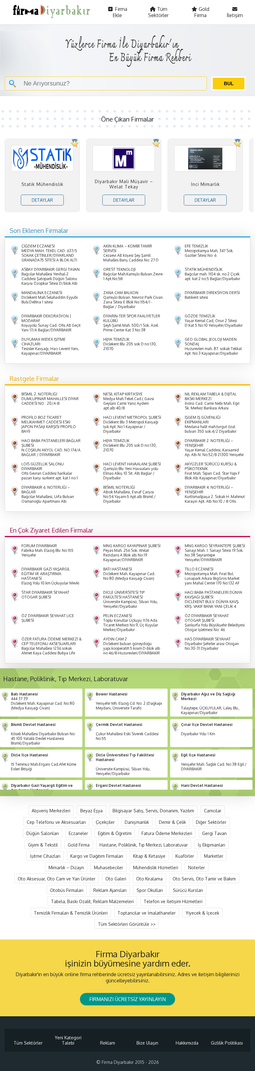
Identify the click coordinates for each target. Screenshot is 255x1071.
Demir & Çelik (172, 821)
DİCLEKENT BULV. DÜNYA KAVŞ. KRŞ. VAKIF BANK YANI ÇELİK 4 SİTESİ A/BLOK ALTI (213, 601)
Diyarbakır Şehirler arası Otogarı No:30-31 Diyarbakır (212, 644)
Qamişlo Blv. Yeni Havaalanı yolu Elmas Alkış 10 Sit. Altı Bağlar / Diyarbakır (132, 471)
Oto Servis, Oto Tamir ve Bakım (204, 878)
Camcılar (212, 810)
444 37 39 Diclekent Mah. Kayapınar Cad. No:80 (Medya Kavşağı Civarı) (43, 701)
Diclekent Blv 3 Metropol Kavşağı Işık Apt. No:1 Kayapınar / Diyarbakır (132, 424)
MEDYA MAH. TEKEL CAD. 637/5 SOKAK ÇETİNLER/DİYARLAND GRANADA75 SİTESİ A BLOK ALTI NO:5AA (49, 255)
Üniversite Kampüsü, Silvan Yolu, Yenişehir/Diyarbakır (130, 599)
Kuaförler (184, 856)
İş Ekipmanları (211, 844)
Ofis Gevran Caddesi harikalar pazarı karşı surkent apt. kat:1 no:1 (49, 471)
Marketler (213, 856)
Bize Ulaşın (147, 1043)
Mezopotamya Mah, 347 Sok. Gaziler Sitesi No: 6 (209, 251)
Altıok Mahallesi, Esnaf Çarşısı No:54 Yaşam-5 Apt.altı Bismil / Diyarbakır (129, 494)
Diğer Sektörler (211, 821)
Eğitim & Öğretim (115, 833)
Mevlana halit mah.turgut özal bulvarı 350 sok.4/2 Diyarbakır (210, 424)
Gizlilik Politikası (227, 1043)
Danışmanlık (137, 821)
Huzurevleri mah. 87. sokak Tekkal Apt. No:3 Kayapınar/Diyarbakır (213, 346)
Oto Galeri (115, 878)
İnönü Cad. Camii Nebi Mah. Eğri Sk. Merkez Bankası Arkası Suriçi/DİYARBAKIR (212, 403)
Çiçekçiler (105, 821)
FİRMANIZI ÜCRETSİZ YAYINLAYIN (127, 999)
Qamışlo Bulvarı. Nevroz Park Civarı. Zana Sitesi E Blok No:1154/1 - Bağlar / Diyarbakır (133, 299)
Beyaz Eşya (91, 810)
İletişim (235, 15)
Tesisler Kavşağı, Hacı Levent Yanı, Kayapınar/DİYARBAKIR (50, 346)
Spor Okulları (150, 890)
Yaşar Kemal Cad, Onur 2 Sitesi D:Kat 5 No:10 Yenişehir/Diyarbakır (214, 321)
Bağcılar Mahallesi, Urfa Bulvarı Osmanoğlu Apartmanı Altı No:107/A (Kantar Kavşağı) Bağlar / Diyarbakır (51, 499)
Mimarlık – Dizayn (66, 867)
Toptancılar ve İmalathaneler (147, 912)
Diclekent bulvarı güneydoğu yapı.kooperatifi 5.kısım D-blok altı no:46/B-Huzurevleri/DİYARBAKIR (131, 646)
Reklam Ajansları (110, 890)
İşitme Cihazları (45, 856)
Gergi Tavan (214, 833)
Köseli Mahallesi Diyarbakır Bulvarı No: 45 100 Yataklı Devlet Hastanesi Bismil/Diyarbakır (43, 734)
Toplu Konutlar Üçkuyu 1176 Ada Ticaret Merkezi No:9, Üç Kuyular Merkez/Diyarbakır (130, 622)
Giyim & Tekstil (43, 844)
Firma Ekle (120, 12)
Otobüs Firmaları (66, 890)
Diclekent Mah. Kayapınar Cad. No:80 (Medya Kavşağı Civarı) (129, 574)
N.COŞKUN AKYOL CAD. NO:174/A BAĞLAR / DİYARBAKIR (51, 447)
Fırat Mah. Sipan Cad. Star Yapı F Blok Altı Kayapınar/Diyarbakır (212, 471)
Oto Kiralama (149, 878)
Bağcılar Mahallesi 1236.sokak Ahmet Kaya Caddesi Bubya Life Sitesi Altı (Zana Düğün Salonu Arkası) (51, 651)
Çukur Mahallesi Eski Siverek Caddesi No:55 (127, 731)
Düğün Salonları (42, 833)
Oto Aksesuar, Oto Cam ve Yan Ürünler (56, 878)
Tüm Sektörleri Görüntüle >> (126, 924)
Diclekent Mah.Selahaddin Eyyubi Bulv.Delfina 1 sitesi (49, 297)
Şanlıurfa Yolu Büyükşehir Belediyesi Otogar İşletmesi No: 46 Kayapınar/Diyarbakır (215, 625)
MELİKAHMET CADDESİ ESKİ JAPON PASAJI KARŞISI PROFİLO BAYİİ (48, 424)
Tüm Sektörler (158, 12)
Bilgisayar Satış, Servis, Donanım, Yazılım (153, 810)
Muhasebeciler (108, 867)
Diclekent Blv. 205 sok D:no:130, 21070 (130, 344)
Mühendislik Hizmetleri (155, 867)
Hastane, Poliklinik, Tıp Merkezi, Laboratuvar (144, 844)
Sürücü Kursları (188, 890)
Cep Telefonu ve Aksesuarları (56, 821)
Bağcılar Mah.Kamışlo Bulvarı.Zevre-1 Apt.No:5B (133, 274)
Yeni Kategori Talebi (68, 1040)
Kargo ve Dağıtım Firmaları (96, 856)
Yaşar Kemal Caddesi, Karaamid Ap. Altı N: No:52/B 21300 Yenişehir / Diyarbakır (214, 450)
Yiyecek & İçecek (202, 912)
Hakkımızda (187, 1043)
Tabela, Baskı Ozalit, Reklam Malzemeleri (92, 901)
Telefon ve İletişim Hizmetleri (173, 901)
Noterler (196, 867)
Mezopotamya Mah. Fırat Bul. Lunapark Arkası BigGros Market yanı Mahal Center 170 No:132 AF (212, 576)
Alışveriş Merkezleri (51, 810)
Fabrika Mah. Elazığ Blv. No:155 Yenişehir (47, 550)
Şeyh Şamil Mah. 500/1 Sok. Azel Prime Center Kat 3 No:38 (131, 323)
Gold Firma (201, 12)
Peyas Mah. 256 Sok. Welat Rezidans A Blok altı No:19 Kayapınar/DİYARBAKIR (131, 552)
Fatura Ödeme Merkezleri (166, 833)
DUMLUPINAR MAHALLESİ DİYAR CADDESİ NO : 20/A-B (50, 399)
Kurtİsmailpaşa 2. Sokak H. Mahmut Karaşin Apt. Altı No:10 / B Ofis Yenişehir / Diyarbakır (215, 496)
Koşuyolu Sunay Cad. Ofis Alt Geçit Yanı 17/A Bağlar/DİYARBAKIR (51, 323)
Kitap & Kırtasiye (149, 856)
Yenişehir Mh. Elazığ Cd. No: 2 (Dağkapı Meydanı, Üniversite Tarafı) (129, 701)
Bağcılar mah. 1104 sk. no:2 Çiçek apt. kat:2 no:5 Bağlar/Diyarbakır (212, 274)
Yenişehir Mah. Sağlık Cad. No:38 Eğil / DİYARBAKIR (214, 762)
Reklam (107, 1043)
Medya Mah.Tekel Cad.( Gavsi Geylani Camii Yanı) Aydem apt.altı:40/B (128, 401)
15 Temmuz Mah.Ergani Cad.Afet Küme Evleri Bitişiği (43, 762)
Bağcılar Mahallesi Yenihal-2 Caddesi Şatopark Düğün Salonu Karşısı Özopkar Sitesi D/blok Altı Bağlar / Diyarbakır (50, 278)
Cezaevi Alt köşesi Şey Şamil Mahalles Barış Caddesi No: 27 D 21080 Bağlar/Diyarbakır (131, 255)
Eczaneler (78, 833)
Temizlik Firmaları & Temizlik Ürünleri (71, 912)
